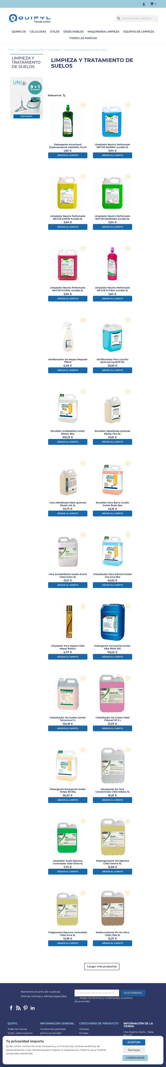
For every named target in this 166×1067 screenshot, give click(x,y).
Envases (83, 1033)
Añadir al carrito (67, 155)
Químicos (19, 31)
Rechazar (134, 1050)
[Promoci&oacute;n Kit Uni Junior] (26, 98)
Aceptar (133, 1042)
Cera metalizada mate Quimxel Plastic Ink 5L (67, 504)
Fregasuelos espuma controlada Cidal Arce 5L (67, 934)
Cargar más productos (102, 966)
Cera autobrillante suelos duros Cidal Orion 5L (68, 575)
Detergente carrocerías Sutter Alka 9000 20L (112, 647)
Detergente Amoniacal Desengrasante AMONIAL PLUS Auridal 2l (67, 147)
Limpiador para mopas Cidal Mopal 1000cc (67, 647)
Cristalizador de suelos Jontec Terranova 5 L (68, 719)
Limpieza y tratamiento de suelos (26, 62)
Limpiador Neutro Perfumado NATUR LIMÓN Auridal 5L (67, 217)
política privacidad (50, 1033)
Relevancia (54, 95)
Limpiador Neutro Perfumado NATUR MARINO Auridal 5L (112, 146)
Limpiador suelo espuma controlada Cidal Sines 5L (68, 862)
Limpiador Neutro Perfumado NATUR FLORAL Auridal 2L (112, 289)
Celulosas (38, 31)
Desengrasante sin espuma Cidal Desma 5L (112, 862)
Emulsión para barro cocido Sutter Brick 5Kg (112, 504)
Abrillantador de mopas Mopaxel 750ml (67, 361)
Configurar (135, 1057)
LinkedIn (32, 1008)
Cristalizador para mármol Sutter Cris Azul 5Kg (112, 575)
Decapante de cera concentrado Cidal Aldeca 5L (112, 790)
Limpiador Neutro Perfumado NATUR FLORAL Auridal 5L (67, 289)
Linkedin (18, 1008)
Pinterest (25, 1008)
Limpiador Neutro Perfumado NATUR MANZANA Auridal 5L (112, 217)
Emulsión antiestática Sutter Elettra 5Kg (68, 432)
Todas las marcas (83, 38)
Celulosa (84, 1029)
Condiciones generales (53, 1029)
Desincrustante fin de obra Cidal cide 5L (112, 934)
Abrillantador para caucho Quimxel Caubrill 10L (112, 361)
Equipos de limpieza (138, 31)
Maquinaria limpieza (103, 31)
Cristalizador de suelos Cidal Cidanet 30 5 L (112, 719)
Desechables (73, 31)
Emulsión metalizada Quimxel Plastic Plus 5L (112, 432)
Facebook (11, 1008)
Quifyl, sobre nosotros (20, 1033)
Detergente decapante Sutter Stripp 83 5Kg (68, 790)
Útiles (54, 31)
